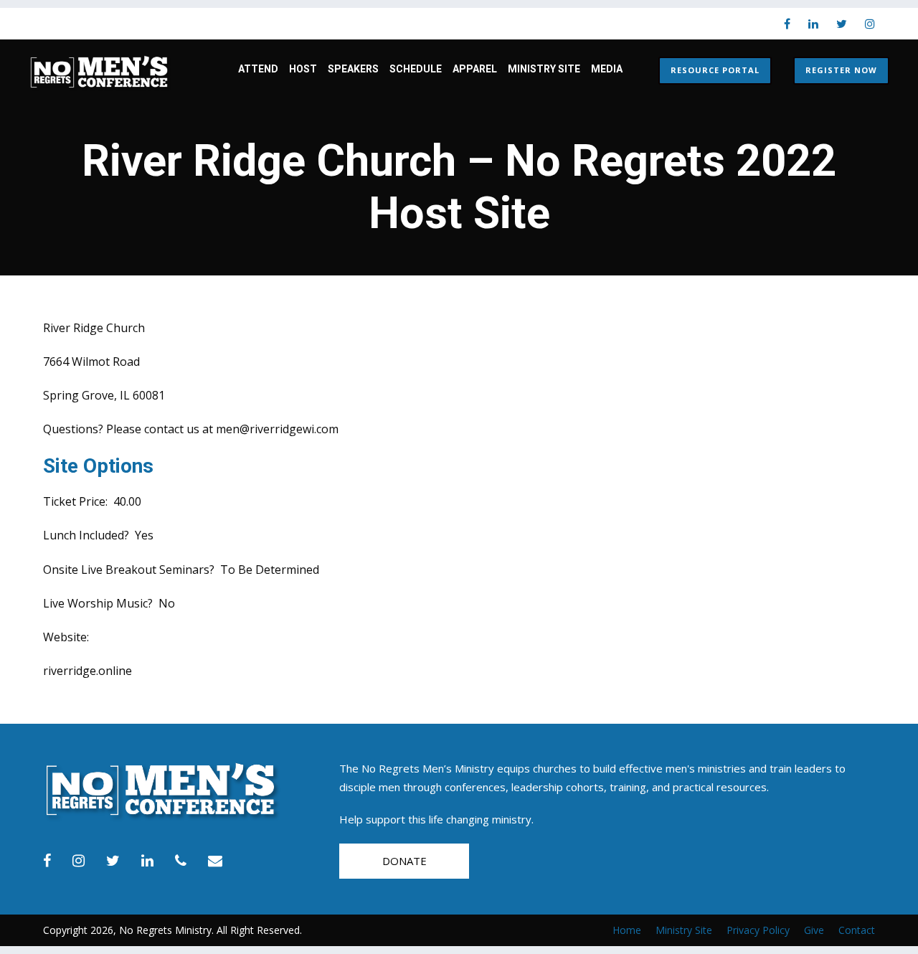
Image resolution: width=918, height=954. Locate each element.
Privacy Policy (758, 930)
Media (607, 69)
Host (303, 69)
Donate (404, 861)
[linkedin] (813, 24)
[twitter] (841, 24)
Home (626, 930)
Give (814, 930)
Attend (258, 69)
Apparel (475, 69)
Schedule (415, 69)
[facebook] (787, 24)
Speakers (353, 69)
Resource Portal (715, 70)
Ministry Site (544, 69)
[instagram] (870, 24)
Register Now (841, 70)
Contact (856, 930)
